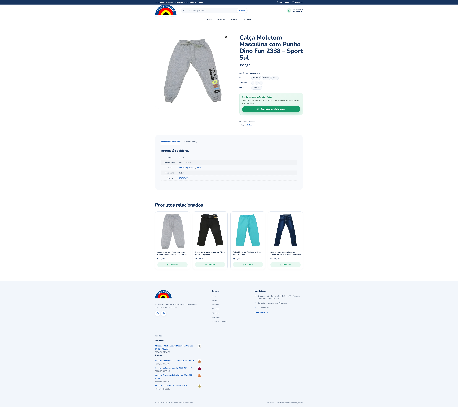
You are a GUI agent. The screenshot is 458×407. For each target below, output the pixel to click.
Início (214, 296)
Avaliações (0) (190, 141)
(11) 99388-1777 (264, 307)
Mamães (247, 20)
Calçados (216, 317)
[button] (226, 37)
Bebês (209, 20)
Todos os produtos (219, 321)
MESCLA (191, 167)
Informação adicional (170, 141)
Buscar (242, 10)
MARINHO (183, 167)
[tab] (170, 142)
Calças (249, 125)
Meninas (221, 20)
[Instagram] (157, 313)
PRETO (199, 167)
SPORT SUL (183, 178)
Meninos (235, 20)
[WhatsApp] (163, 313)
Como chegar (260, 312)
